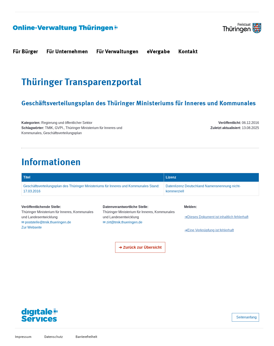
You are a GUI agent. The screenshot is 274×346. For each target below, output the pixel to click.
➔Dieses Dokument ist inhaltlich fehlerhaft (216, 217)
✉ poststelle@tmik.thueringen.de (46, 222)
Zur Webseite (31, 227)
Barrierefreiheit (86, 337)
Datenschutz (53, 337)
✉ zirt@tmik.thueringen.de (122, 222)
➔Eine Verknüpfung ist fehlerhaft (209, 230)
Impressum (23, 337)
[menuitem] (25, 52)
